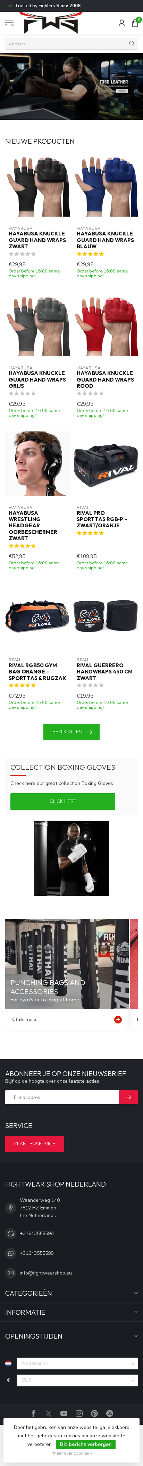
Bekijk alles (67, 731)
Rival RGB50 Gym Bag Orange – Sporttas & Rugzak (37, 671)
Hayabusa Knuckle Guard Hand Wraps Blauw (105, 240)
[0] (135, 23)
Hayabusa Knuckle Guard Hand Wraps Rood (105, 379)
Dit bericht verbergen (86, 1444)
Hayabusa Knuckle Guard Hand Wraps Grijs (37, 379)
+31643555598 (36, 1233)
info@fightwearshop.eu (46, 1273)
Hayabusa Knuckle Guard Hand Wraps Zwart (37, 240)
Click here (63, 801)
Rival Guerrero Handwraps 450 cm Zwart (105, 671)
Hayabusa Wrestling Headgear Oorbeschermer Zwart (33, 526)
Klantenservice (34, 1144)
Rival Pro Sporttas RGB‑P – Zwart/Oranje (102, 519)
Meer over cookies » (72, 1453)
